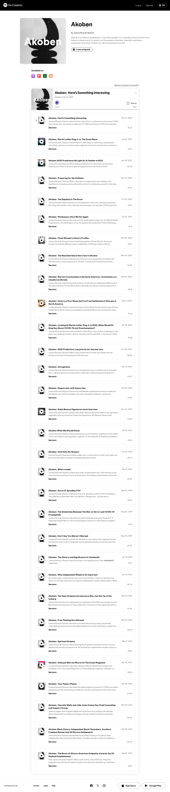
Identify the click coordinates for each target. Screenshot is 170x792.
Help (54, 786)
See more (52, 127)
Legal (46, 786)
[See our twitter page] (97, 785)
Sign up (149, 5)
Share (134, 103)
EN (163, 5)
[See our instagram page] (104, 785)
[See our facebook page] (91, 785)
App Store (131, 785)
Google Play (155, 785)
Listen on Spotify (83, 49)
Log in (138, 5)
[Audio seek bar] (96, 109)
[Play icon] (57, 102)
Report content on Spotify (126, 85)
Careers (36, 786)
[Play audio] (136, 92)
